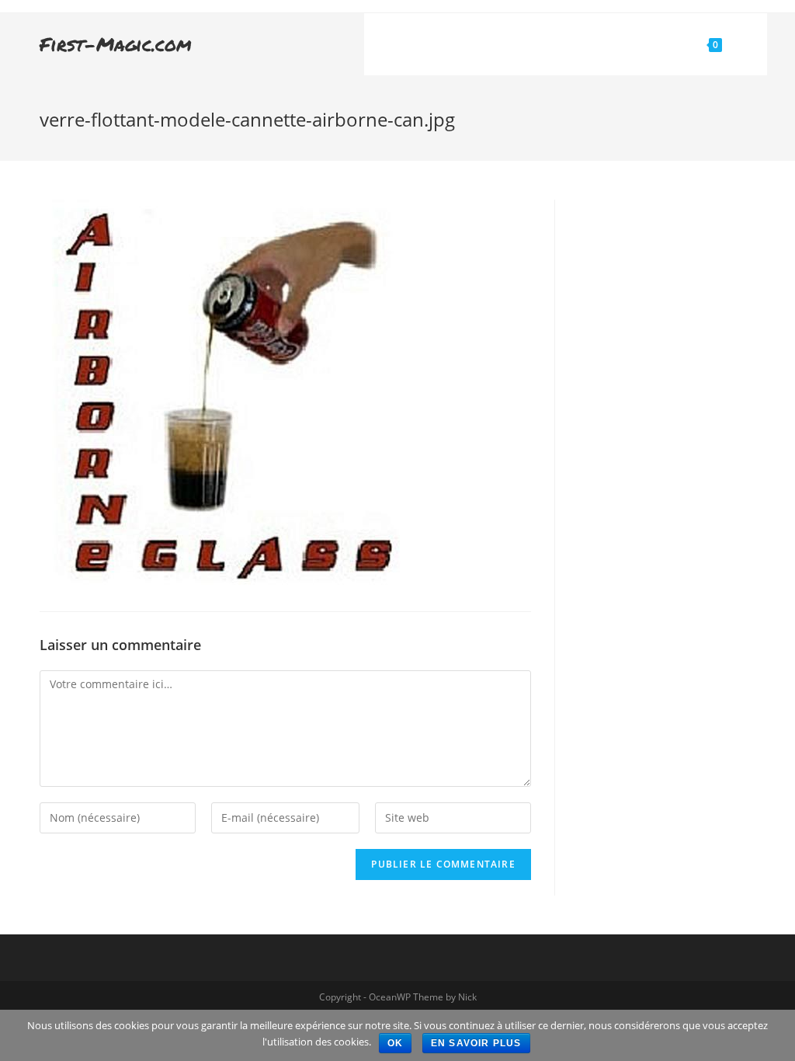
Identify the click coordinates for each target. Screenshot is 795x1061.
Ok (395, 1043)
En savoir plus (476, 1043)
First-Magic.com (116, 43)
